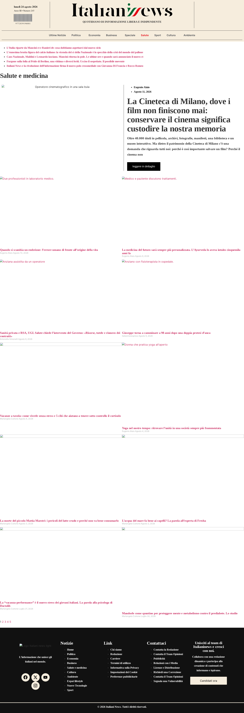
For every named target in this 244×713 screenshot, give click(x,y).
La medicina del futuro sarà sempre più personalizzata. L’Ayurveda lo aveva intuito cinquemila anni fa (181, 251)
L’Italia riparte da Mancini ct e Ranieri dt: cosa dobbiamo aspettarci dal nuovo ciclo (54, 47)
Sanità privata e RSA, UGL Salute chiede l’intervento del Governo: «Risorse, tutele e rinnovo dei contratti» (60, 334)
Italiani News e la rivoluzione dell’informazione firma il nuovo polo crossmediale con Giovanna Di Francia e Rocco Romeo (75, 65)
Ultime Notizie (57, 35)
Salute (145, 35)
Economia (94, 35)
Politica (76, 35)
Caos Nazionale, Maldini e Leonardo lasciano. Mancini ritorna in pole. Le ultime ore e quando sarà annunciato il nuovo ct (75, 56)
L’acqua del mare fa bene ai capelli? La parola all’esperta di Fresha (164, 520)
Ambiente (189, 35)
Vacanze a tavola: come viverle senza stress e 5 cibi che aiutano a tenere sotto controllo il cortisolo (60, 415)
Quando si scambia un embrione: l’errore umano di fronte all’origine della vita (49, 249)
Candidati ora (208, 680)
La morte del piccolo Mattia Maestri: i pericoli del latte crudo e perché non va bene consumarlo (59, 520)
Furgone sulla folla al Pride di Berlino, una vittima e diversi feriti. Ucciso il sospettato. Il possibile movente (65, 61)
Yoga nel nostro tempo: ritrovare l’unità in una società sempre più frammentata (171, 428)
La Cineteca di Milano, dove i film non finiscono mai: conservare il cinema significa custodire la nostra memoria (178, 114)
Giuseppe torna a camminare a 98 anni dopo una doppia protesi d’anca (166, 332)
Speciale (130, 35)
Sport (157, 35)
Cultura (171, 35)
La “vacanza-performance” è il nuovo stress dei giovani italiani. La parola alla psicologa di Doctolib (56, 604)
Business (111, 35)
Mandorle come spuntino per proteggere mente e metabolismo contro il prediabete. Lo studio (180, 613)
